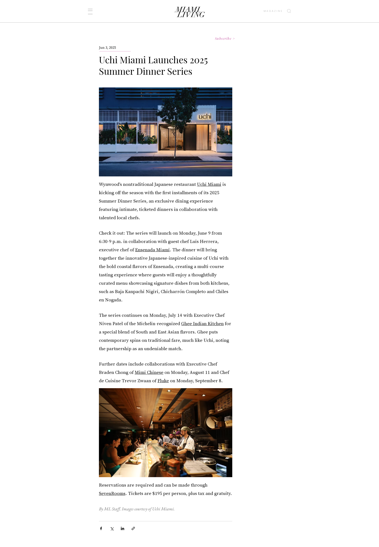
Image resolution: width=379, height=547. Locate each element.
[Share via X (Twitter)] (112, 528)
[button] (90, 11)
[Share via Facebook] (101, 528)
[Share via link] (133, 528)
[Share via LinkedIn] (122, 528)
